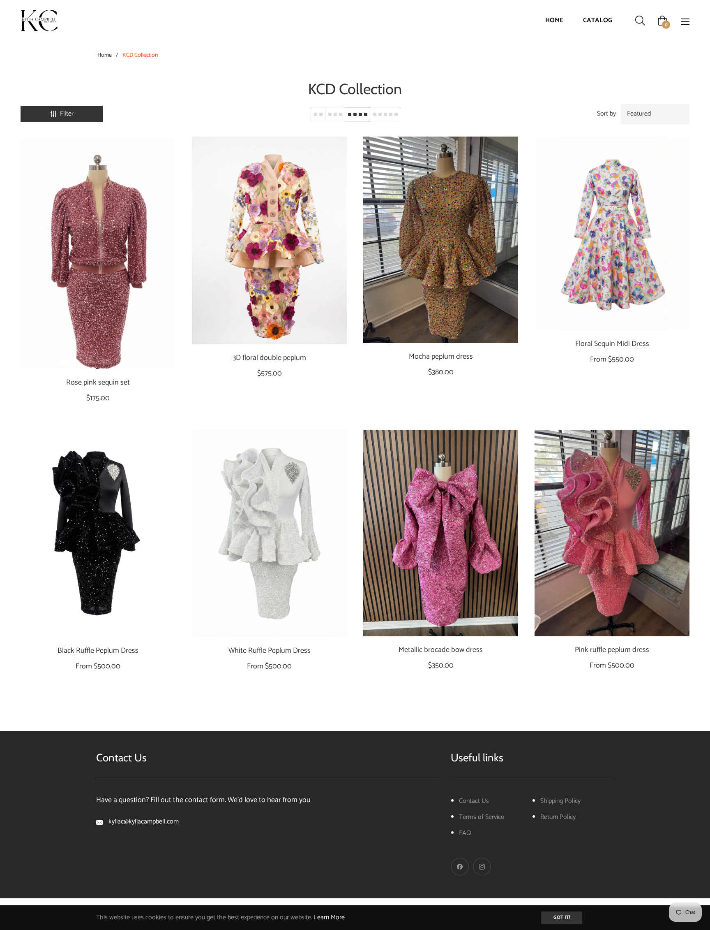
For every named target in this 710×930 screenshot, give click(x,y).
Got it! (561, 917)
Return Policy (558, 817)
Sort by (606, 113)
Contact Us (474, 801)
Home (104, 55)
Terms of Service (481, 817)
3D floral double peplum (269, 358)
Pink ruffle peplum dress (612, 650)
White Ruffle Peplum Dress (269, 650)
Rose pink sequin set (98, 382)
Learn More (329, 917)
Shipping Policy (560, 801)
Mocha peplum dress (441, 356)
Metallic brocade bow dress (441, 650)
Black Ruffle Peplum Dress (98, 650)
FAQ (465, 833)
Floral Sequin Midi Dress (612, 344)
